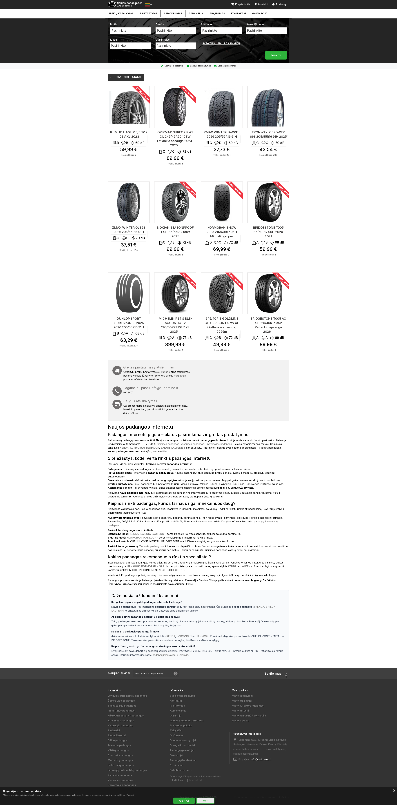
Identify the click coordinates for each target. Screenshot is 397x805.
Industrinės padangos (121, 710)
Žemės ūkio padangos (121, 700)
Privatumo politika (181, 725)
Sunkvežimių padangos (122, 705)
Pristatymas (148, 13)
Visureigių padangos (120, 725)
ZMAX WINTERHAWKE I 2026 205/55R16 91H (222, 134)
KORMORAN (134, 537)
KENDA (134, 533)
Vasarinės (208, 546)
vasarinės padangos (192, 444)
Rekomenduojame (125, 77)
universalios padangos (219, 444)
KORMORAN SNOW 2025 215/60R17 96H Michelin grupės (222, 232)
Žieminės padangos (168, 444)
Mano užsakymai (242, 695)
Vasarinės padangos (120, 780)
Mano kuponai (240, 720)
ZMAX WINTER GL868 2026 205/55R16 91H (128, 230)
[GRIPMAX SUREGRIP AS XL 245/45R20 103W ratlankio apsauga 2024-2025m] (175, 107)
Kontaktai (238, 13)
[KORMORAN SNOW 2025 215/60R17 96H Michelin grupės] (221, 202)
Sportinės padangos (120, 755)
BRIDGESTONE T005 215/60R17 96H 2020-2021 (268, 232)
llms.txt (182, 780)
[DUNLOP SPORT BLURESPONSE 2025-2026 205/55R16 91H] (128, 293)
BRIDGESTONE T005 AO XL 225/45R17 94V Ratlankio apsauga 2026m (268, 325)
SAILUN (145, 533)
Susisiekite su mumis (182, 695)
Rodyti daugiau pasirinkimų (221, 43)
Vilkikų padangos (118, 750)
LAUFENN (158, 533)
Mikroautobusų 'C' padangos (126, 715)
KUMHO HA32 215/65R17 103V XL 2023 (128, 134)
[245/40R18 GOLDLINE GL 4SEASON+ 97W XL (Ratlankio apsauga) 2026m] (221, 293)
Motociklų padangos (120, 760)
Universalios (266, 546)
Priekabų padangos (120, 745)
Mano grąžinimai (242, 700)
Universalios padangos (122, 785)
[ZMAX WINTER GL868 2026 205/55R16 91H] (128, 202)
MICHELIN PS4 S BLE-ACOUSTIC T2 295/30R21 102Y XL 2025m (175, 325)
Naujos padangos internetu (186, 720)
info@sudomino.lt (164, 388)
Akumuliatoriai (117, 735)
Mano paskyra (240, 690)
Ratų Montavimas (181, 770)
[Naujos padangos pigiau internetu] (125, 4)
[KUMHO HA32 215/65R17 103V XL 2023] (128, 107)
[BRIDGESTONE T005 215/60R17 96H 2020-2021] (268, 202)
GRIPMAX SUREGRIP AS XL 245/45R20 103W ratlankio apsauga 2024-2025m (175, 138)
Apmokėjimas (173, 13)
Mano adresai (240, 710)
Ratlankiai (114, 730)
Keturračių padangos (121, 765)
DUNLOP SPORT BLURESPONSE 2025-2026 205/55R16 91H (129, 323)
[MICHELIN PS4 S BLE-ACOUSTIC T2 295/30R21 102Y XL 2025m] (175, 293)
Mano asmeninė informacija (249, 715)
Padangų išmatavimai (183, 760)
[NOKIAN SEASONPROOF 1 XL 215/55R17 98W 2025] (175, 202)
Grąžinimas (217, 13)
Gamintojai (260, 13)
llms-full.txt (195, 780)
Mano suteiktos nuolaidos (248, 705)
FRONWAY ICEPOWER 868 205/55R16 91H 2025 (268, 134)
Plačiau (205, 801)
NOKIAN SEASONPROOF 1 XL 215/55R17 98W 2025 (175, 232)
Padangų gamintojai (182, 750)
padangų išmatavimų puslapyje (170, 654)
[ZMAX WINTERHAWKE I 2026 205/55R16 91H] (221, 107)
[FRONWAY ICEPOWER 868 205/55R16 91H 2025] (268, 107)
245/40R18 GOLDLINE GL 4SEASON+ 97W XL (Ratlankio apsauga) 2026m (222, 325)
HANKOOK (149, 537)
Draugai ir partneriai (182, 745)
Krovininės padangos (121, 720)
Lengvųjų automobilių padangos (127, 695)
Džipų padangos (118, 740)
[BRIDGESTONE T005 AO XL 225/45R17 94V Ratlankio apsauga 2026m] (268, 293)
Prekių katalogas (121, 13)
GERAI (184, 801)
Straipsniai (176, 765)
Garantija (196, 13)
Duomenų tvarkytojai (183, 740)
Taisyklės (176, 730)
